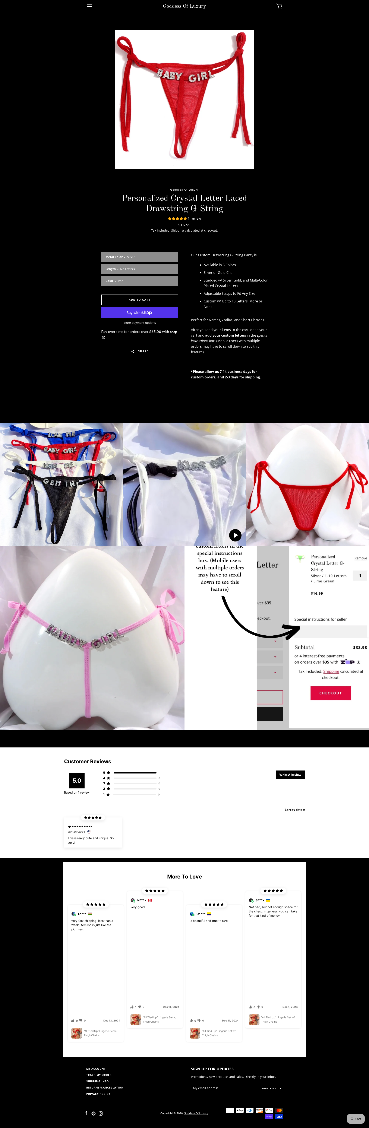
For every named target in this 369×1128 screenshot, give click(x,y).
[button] (184, 219)
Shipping (177, 230)
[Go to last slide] (60, 966)
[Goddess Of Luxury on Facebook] (86, 1113)
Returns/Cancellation (105, 1087)
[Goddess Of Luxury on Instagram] (101, 1113)
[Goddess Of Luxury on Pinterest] (93, 1113)
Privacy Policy (98, 1094)
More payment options (139, 323)
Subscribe (269, 1088)
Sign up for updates (212, 1068)
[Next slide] (309, 966)
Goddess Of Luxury (184, 6)
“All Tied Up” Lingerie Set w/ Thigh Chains (100, 1033)
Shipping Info (97, 1081)
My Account (96, 1069)
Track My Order (99, 1075)
